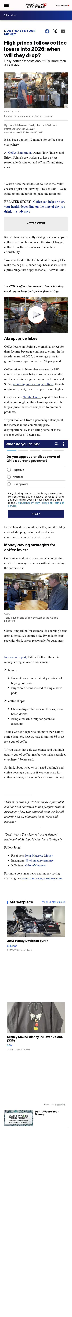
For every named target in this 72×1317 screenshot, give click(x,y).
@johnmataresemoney (40, 860)
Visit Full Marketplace (53, 902)
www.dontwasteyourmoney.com (41, 878)
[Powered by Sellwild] (60, 1104)
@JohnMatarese (35, 865)
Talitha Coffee (32, 397)
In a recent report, (15, 657)
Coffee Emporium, (20, 152)
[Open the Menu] (6, 5)
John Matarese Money (38, 855)
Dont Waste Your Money (19, 32)
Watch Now (62, 5)
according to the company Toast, (33, 384)
